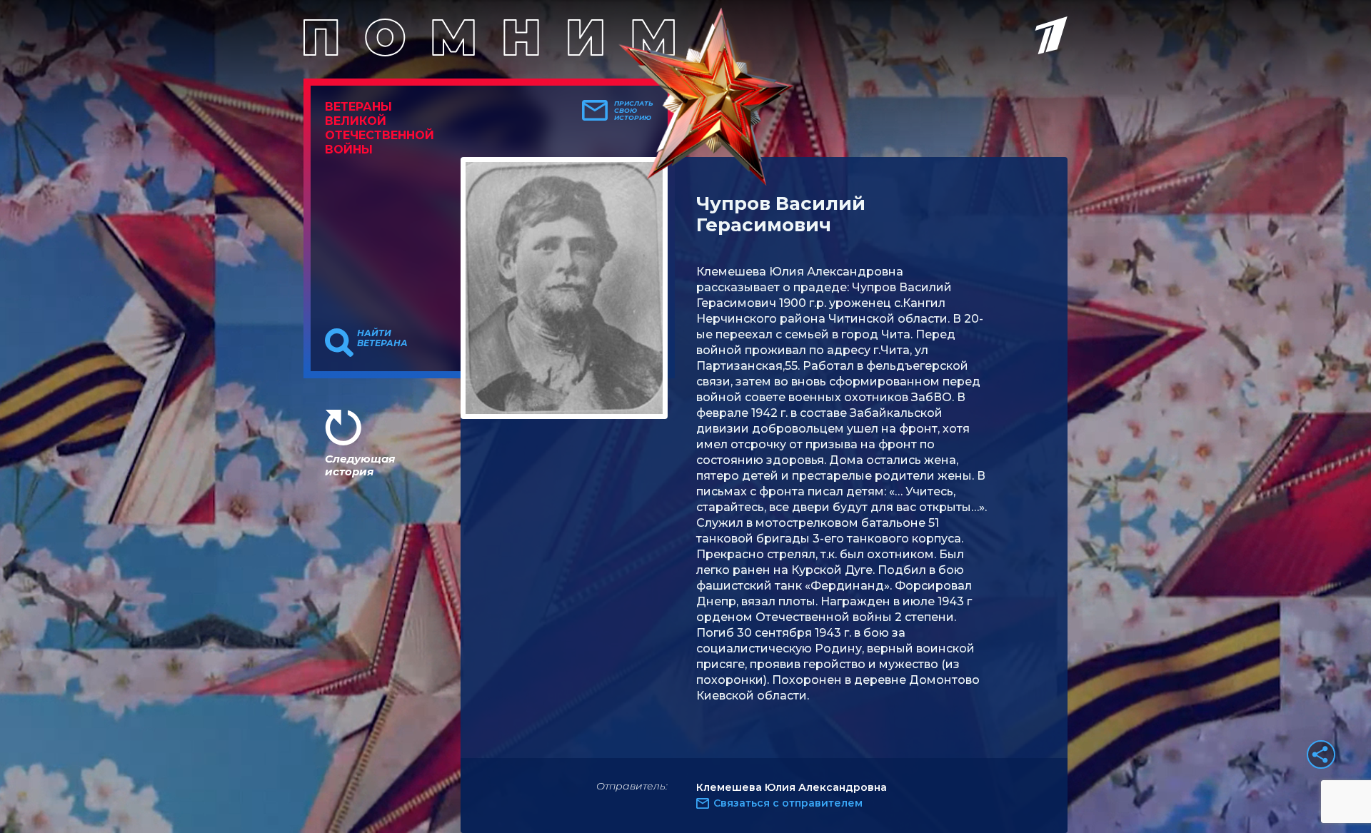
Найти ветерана (382, 338)
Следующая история (360, 465)
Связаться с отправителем (788, 803)
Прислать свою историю (633, 110)
